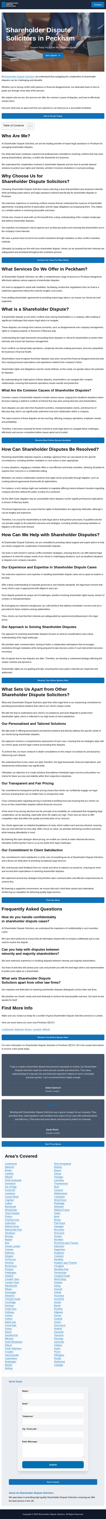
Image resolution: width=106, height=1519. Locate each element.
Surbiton (58, 1282)
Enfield (57, 1292)
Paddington (10, 1272)
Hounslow (59, 1296)
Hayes (57, 1348)
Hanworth (59, 1332)
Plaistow (9, 1269)
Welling (8, 1368)
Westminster (11, 1210)
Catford (8, 1203)
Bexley (57, 1220)
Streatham (10, 1233)
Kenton (57, 1302)
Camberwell (8, 1029)
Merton (8, 1332)
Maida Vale (10, 1322)
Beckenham (11, 1266)
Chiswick (58, 1190)
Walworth (19, 1029)
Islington (9, 1256)
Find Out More (53, 900)
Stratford (9, 1276)
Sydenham (10, 1223)
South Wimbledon (13, 1342)
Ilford (56, 1187)
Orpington (59, 1226)
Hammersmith (12, 1355)
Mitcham (9, 1338)
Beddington (10, 1362)
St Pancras (10, 1259)
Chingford (59, 1266)
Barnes (57, 1170)
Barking (58, 1167)
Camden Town (12, 1279)
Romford (58, 1309)
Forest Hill (10, 1190)
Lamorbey (59, 1180)
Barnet (57, 1305)
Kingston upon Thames (65, 1263)
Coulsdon (59, 1256)
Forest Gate (10, 1325)
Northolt (58, 1329)
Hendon (58, 1236)
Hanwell (58, 1289)
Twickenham (60, 1272)
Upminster (59, 1342)
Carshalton (59, 1197)
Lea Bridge (10, 1302)
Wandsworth (11, 1286)
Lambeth (37, 1029)
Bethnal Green (12, 1226)
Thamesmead (61, 1183)
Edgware (58, 1312)
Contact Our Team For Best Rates (53, 260)
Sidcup (57, 1173)
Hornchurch (60, 1325)
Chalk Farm (10, 1309)
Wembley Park (61, 1269)
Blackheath (10, 1206)
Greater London (12, 1246)
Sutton (57, 1213)
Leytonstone (11, 1358)
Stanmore (59, 1335)
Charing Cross (12, 1220)
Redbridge (59, 1203)
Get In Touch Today (53, 116)
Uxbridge (58, 1365)
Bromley (9, 1236)
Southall (58, 1319)
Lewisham (10, 1193)
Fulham (8, 1315)
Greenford (59, 1299)
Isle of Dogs (11, 1187)
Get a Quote (51, 55)
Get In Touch (53, 1482)
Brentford (58, 1239)
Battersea (9, 1253)
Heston (57, 1322)
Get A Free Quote (53, 1144)
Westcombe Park (13, 1230)
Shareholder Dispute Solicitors (19, 76)
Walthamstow (60, 1193)
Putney (8, 1329)
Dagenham (59, 1249)
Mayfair (8, 1239)
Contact (98, 5)
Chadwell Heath (62, 1276)
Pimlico (8, 1216)
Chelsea (9, 1249)
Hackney (9, 1263)
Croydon (9, 1352)
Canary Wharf (11, 1197)
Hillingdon (59, 1355)
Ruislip (57, 1358)
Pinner (57, 1352)
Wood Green (60, 1200)
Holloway (9, 1312)
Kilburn (8, 1345)
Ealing (57, 1286)
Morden (8, 1365)
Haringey (58, 1177)
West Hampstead (62, 1164)
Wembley (58, 1259)
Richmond (59, 1233)
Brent (56, 1216)
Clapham (9, 1200)
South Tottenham (13, 1348)
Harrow (57, 1315)
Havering (58, 1338)
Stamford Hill (11, 1335)
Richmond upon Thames (66, 1243)
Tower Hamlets (12, 1213)
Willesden (59, 1206)
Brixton (28, 1029)
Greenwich (10, 1183)
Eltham (8, 1289)
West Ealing (60, 1279)
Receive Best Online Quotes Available (53, 440)
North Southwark (13, 1180)
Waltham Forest (61, 1210)
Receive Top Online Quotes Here (53, 680)
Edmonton (59, 1246)
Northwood (59, 1362)
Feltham (58, 1345)
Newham (9, 1305)
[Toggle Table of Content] (28, 126)
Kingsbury (59, 1253)
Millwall (46, 1029)
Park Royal (59, 1223)
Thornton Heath (12, 1299)
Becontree (59, 1230)
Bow (7, 1243)
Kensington (10, 1292)
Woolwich (10, 1296)
